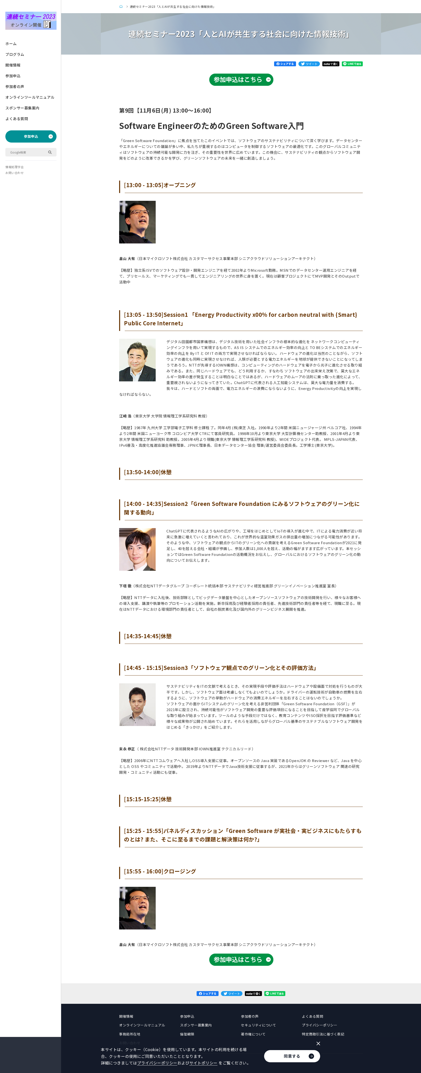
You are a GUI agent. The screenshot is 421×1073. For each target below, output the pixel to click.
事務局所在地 (129, 1034)
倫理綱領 (187, 1034)
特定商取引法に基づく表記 (323, 1034)
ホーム (11, 43)
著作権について (253, 1034)
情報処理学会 (14, 167)
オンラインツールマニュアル (30, 97)
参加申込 (12, 75)
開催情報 (12, 65)
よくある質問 (16, 118)
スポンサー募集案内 (22, 107)
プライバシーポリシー (319, 1025)
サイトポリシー (203, 1063)
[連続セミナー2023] (122, 6)
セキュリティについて (258, 1025)
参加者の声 (14, 86)
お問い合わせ (14, 173)
